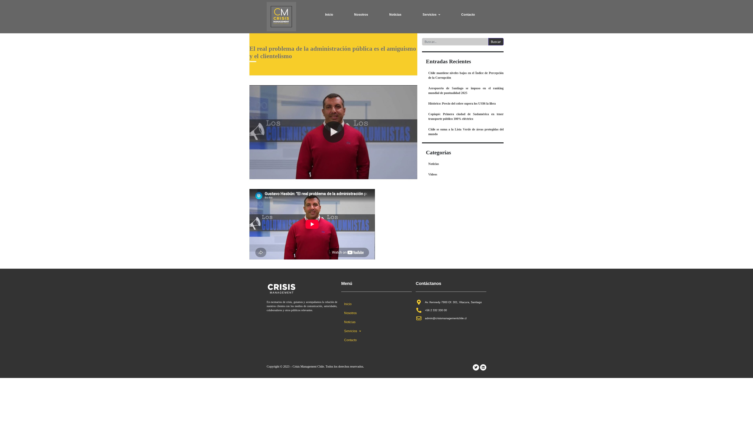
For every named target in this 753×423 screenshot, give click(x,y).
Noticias (395, 14)
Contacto (468, 14)
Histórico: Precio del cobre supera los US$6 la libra (462, 103)
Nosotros (361, 14)
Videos (432, 174)
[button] (431, 14)
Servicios (430, 14)
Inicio (329, 14)
